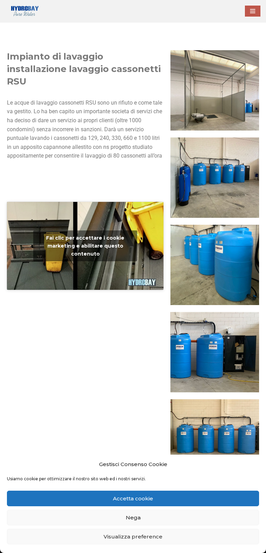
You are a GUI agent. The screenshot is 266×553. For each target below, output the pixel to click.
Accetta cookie (133, 498)
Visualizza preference (133, 536)
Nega (133, 517)
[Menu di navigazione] (253, 11)
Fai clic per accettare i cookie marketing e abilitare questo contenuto (85, 246)
